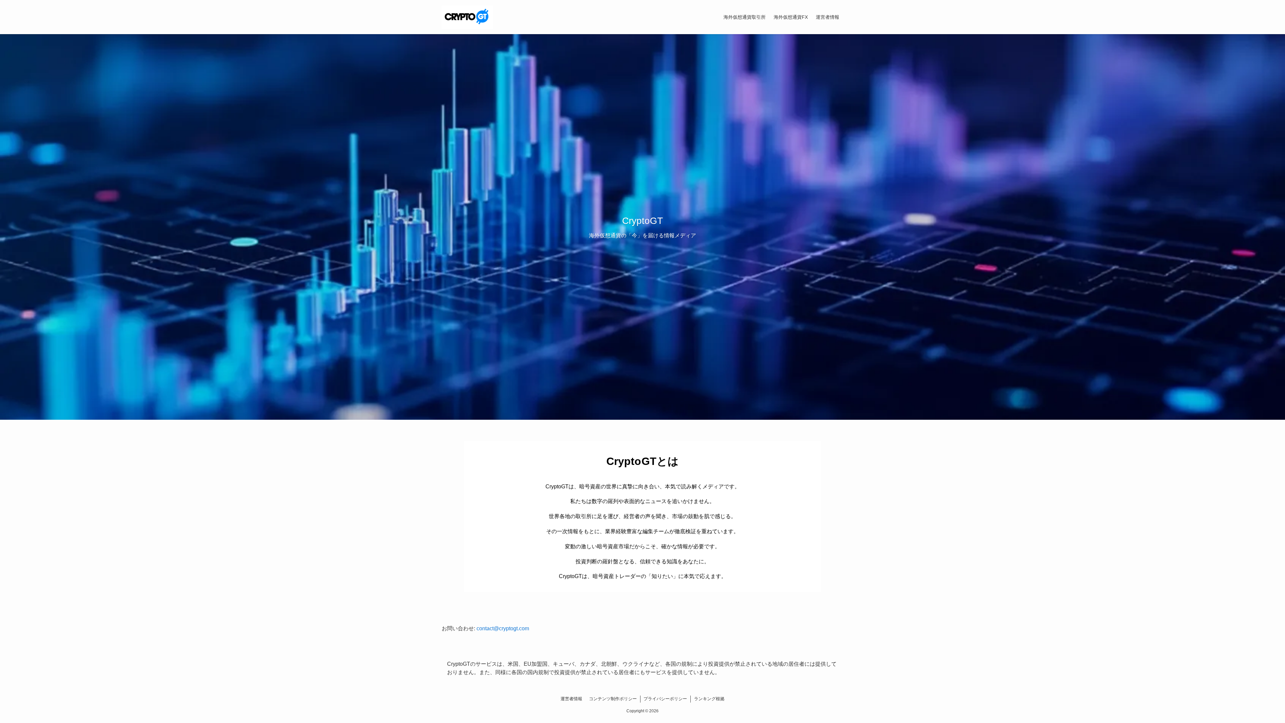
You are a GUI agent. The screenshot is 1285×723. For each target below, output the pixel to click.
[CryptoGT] (467, 17)
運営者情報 (571, 698)
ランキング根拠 (709, 698)
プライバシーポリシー (665, 698)
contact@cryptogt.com (503, 628)
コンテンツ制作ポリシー (613, 698)
